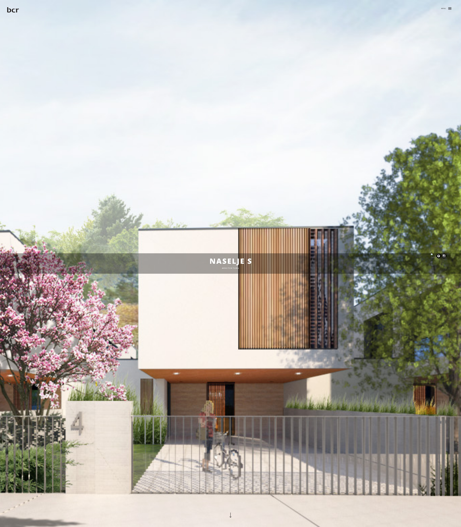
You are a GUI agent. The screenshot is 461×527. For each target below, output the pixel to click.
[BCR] (13, 10)
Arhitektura (230, 268)
